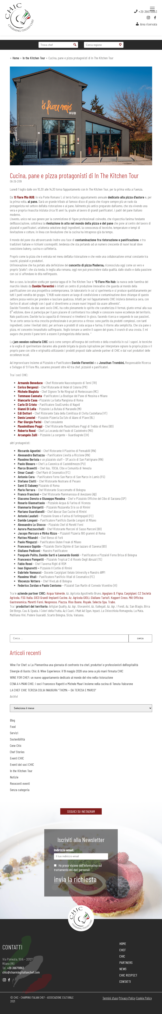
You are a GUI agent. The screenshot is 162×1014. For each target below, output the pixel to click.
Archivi (14, 696)
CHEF (122, 950)
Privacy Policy (127, 998)
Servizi (14, 733)
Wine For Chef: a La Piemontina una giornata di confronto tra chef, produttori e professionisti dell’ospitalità (74, 665)
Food (13, 726)
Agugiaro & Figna (112, 593)
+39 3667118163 (147, 11)
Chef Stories (17, 752)
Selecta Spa (99, 602)
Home (15, 58)
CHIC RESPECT (128, 975)
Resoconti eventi (20, 783)
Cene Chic (16, 745)
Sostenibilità (17, 739)
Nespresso (50, 602)
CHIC (122, 956)
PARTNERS (126, 962)
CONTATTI (125, 981)
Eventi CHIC (17, 758)
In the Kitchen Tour (34, 58)
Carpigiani (130, 593)
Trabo (111, 602)
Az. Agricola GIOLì (79, 597)
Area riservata (148, 24)
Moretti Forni (35, 602)
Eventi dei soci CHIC (22, 764)
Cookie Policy (144, 998)
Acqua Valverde (56, 593)
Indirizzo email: (64, 850)
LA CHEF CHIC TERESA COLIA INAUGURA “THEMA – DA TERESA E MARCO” (53, 690)
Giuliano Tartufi (100, 597)
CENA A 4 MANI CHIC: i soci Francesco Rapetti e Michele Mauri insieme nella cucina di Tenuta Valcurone (72, 683)
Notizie (14, 777)
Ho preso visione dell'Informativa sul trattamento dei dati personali (78, 867)
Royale (87, 602)
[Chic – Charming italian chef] (16, 18)
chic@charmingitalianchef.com (21, 972)
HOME (122, 943)
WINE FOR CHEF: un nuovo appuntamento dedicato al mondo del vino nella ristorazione (61, 677)
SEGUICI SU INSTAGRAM (81, 811)
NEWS (122, 969)
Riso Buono (75, 602)
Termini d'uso (110, 998)
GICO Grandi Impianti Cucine (50, 597)
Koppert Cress (119, 597)
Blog (12, 720)
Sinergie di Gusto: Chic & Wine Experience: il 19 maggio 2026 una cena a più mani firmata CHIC (66, 671)
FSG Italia (27, 597)
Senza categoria (19, 790)
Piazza (62, 602)
